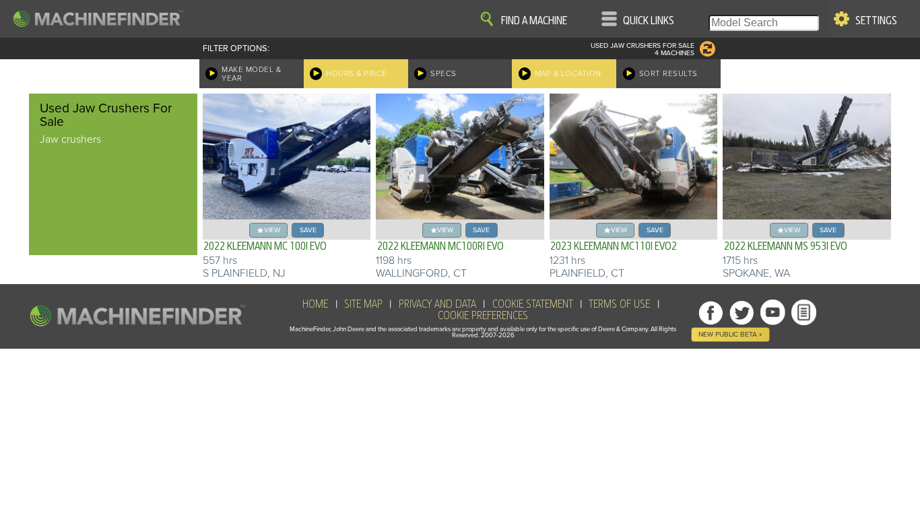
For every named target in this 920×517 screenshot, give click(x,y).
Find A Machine (534, 20)
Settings (876, 20)
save (308, 230)
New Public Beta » (730, 334)
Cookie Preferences (483, 316)
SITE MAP (363, 304)
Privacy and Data (437, 304)
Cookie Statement (532, 304)
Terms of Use (619, 304)
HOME (315, 304)
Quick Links (648, 20)
